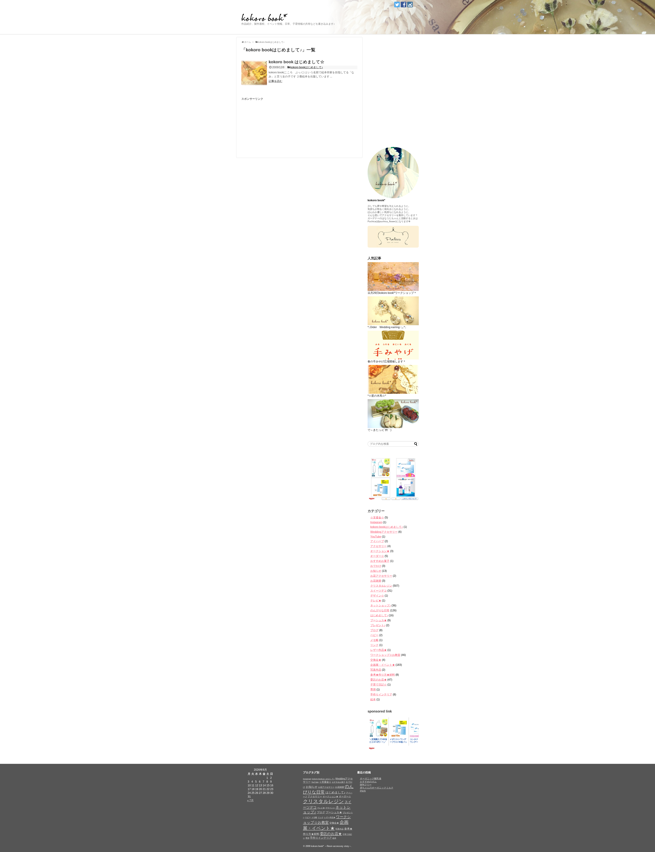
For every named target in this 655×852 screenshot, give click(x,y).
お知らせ (375, 570)
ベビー (374, 635)
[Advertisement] (270, 125)
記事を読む (275, 81)
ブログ (374, 630)
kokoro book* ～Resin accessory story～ (331, 846)
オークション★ (379, 551)
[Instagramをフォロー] (410, 4)
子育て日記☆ (378, 684)
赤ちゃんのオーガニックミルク (376, 787)
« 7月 (250, 800)
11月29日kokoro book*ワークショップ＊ (392, 292)
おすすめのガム (368, 781)
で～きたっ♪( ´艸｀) (379, 430)
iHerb (363, 790)
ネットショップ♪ (380, 605)
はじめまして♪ (379, 615)
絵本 (373, 699)
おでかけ (375, 565)
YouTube (375, 536)
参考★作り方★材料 (382, 674)
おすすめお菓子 (379, 561)
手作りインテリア (381, 694)
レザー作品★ (378, 650)
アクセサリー (378, 546)
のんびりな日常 (379, 610)
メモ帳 (374, 640)
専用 (373, 689)
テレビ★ (375, 600)
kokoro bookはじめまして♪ (306, 67)
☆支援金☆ (377, 517)
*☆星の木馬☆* (377, 395)
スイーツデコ (378, 590)
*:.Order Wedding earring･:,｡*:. (387, 327)
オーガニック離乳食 (370, 778)
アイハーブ (377, 541)
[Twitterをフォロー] (397, 4)
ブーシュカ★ (378, 620)
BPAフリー (366, 784)
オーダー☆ (377, 556)
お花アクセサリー (381, 575)
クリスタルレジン (381, 585)
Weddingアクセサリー (384, 531)
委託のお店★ (378, 679)
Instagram (376, 522)
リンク (374, 645)
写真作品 (375, 669)
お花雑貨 (375, 580)
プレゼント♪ (377, 625)
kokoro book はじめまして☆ (296, 62)
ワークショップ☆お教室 (385, 654)
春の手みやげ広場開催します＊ (387, 361)
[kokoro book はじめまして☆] (254, 72)
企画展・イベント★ (382, 664)
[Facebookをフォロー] (403, 4)
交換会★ (375, 659)
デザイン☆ (377, 595)
